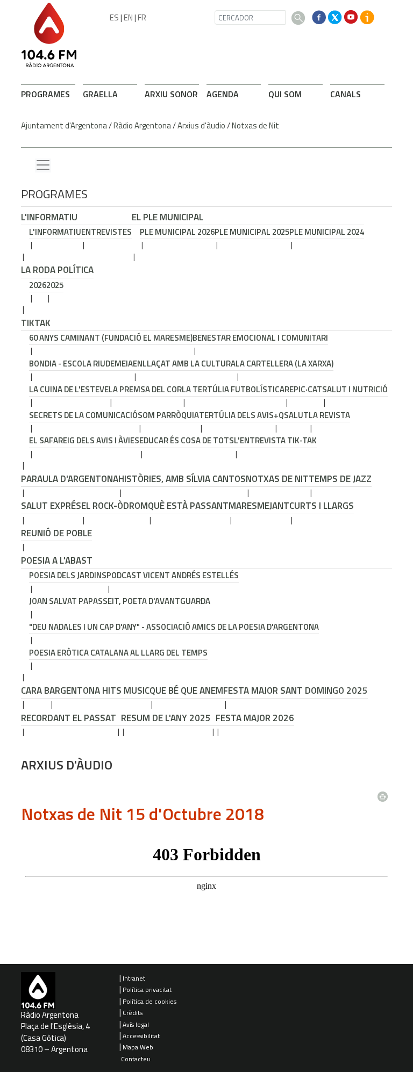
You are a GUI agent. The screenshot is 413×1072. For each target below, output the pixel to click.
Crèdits (133, 1013)
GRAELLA (100, 94)
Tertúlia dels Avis (236, 415)
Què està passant (188, 506)
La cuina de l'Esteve (69, 389)
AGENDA (222, 94)
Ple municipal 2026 (177, 232)
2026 (37, 285)
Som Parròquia (168, 415)
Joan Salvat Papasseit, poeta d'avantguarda (119, 601)
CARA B (35, 690)
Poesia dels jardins (67, 575)
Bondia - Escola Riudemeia (81, 363)
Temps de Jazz (340, 479)
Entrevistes (106, 232)
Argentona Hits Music (99, 690)
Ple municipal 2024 (326, 232)
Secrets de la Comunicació (83, 415)
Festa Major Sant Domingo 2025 (295, 690)
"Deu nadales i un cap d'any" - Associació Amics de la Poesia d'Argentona (174, 627)
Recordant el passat (68, 718)
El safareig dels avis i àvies (84, 440)
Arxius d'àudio (201, 125)
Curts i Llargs (321, 506)
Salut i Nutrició (355, 389)
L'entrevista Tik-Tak (275, 440)
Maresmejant (259, 506)
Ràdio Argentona (142, 125)
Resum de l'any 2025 (166, 718)
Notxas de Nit (255, 125)
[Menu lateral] (43, 165)
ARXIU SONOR (171, 94)
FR (142, 17)
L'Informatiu (49, 217)
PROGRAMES (45, 94)
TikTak (36, 323)
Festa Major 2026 (255, 718)
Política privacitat (147, 989)
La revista (329, 415)
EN (128, 17)
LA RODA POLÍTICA (57, 270)
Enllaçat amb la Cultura (184, 363)
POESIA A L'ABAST (56, 560)
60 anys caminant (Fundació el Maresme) (111, 338)
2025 (54, 285)
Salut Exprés (51, 506)
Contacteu (136, 1059)
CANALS (345, 94)
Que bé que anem (186, 690)
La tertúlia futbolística (233, 389)
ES (114, 17)
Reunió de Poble (56, 533)
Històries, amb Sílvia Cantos (182, 479)
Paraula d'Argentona (69, 479)
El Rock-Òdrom (114, 506)
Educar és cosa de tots (186, 440)
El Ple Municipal (167, 217)
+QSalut (291, 415)
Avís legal (136, 1024)
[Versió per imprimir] (385, 794)
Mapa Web (138, 1047)
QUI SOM (285, 94)
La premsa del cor (145, 389)
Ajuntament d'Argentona (64, 125)
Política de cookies (149, 1001)
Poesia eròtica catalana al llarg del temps (118, 652)
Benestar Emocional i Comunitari (260, 338)
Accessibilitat (141, 1036)
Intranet (134, 978)
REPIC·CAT (303, 389)
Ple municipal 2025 (252, 232)
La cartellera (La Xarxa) (284, 363)
